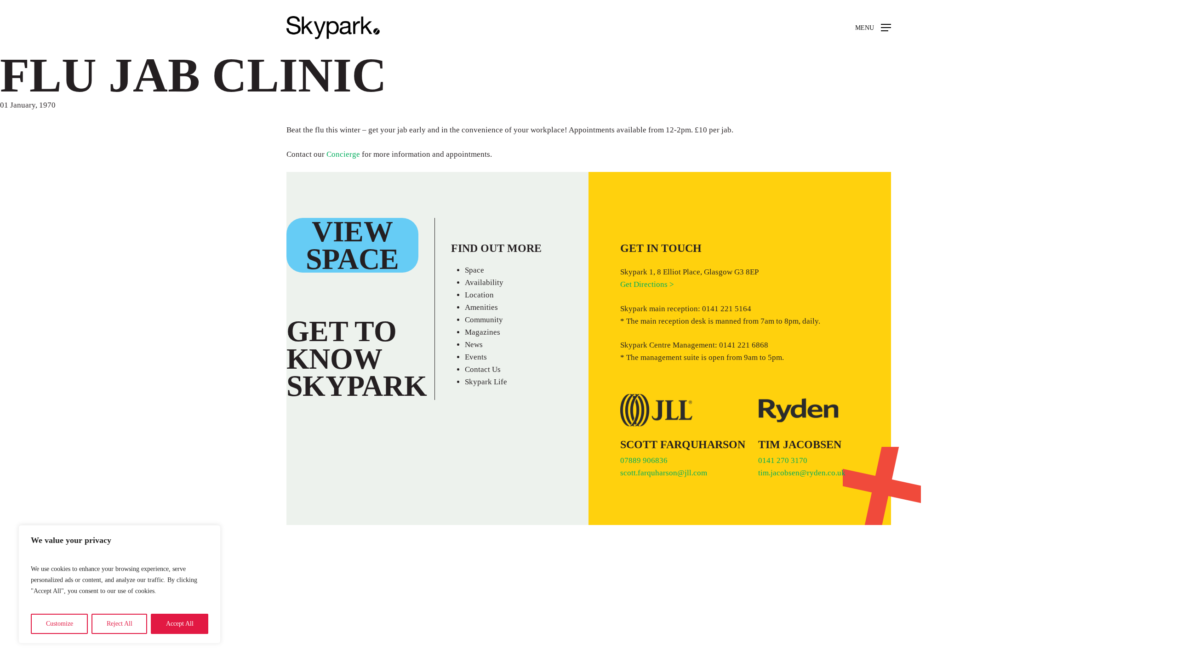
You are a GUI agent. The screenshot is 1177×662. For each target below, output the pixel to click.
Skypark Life (486, 381)
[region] (119, 584)
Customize (59, 623)
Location (479, 295)
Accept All (180, 623)
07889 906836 (644, 460)
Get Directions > (647, 284)
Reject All (119, 623)
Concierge (343, 154)
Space (474, 270)
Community (484, 319)
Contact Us (483, 369)
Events (476, 357)
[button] (873, 28)
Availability (484, 282)
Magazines (482, 332)
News (474, 344)
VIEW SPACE (353, 245)
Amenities (481, 307)
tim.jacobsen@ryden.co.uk (802, 472)
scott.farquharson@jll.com (663, 472)
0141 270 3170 (783, 460)
